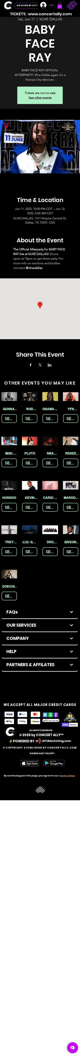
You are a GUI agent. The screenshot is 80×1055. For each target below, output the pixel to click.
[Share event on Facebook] (30, 365)
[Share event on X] (40, 365)
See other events (40, 97)
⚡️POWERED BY (22, 741)
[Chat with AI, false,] (72, 1047)
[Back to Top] (41, 790)
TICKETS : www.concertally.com (41, 14)
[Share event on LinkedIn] (49, 365)
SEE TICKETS (11, 418)
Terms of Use (67, 775)
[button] (59, 5)
